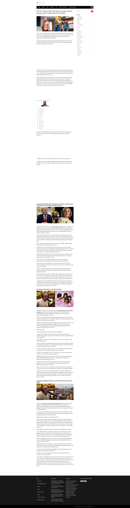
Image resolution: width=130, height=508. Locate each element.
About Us (39, 481)
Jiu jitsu (73, 484)
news (43, 7)
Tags (38, 494)
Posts (38, 489)
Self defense (68, 493)
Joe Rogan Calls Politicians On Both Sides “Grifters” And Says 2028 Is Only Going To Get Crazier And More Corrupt (55, 204)
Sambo (78, 44)
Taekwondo (79, 50)
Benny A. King (39, 14)
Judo (76, 484)
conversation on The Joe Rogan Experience (51, 403)
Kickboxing (68, 486)
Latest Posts (73, 486)
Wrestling (78, 54)
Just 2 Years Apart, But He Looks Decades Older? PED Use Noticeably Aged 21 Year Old (57, 486)
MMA (47, 7)
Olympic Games (79, 40)
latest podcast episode (57, 226)
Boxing (52, 7)
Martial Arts (79, 34)
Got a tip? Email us (63, 7)
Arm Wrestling (79, 17)
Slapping (78, 48)
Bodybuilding (74, 481)
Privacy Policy (40, 491)
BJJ (56, 7)
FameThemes (91, 506)
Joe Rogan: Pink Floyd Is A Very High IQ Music (49, 289)
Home (39, 7)
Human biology (68, 484)
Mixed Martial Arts (74, 488)
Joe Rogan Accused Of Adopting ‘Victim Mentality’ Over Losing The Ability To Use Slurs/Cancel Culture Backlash (57, 496)
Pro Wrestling (79, 42)
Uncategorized (79, 52)
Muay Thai (67, 490)
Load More (55, 471)
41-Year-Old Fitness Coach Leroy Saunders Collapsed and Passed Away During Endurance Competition (57, 500)
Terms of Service (72, 7)
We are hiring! (40, 500)
